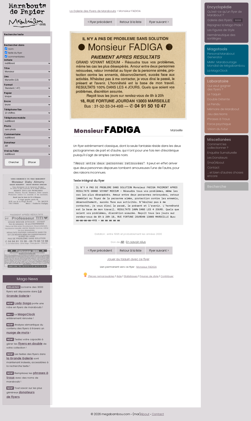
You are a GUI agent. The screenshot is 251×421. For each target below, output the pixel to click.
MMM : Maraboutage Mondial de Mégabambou (226, 64)
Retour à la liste (130, 22)
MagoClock (26, 314)
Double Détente (218, 99)
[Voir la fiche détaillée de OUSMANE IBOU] (27, 259)
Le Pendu (213, 104)
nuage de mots (17, 332)
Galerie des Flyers (224, 20)
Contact (213, 167)
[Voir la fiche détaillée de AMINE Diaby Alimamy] (27, 192)
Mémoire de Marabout (223, 109)
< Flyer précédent (100, 22)
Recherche (216, 186)
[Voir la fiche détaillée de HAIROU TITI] (27, 228)
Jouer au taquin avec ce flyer (128, 259)
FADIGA (122, 129)
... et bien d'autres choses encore (225, 174)
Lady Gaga (23, 303)
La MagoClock (217, 70)
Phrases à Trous (218, 119)
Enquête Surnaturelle (222, 153)
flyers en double (30, 344)
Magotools (217, 49)
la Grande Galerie (19, 358)
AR (122, 242)
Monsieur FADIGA (146, 267)
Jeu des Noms (217, 114)
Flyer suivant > (159, 22)
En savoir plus (136, 242)
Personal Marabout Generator (221, 55)
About (145, 414)
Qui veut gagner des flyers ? (219, 87)
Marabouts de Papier (27, 8)
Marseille (177, 130)
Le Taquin (214, 94)
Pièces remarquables (101, 276)
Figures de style (149, 276)
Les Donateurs (217, 158)
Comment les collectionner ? (217, 146)
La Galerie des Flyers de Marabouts (93, 11)
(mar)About (215, 162)
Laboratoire (217, 81)
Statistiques (131, 276)
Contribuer (167, 276)
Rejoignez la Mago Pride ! (225, 25)
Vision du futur (217, 129)
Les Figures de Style (220, 30)
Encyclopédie (219, 7)
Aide (119, 276)
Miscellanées (219, 139)
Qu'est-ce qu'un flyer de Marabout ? (224, 13)
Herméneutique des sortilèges (221, 37)
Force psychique (219, 124)
